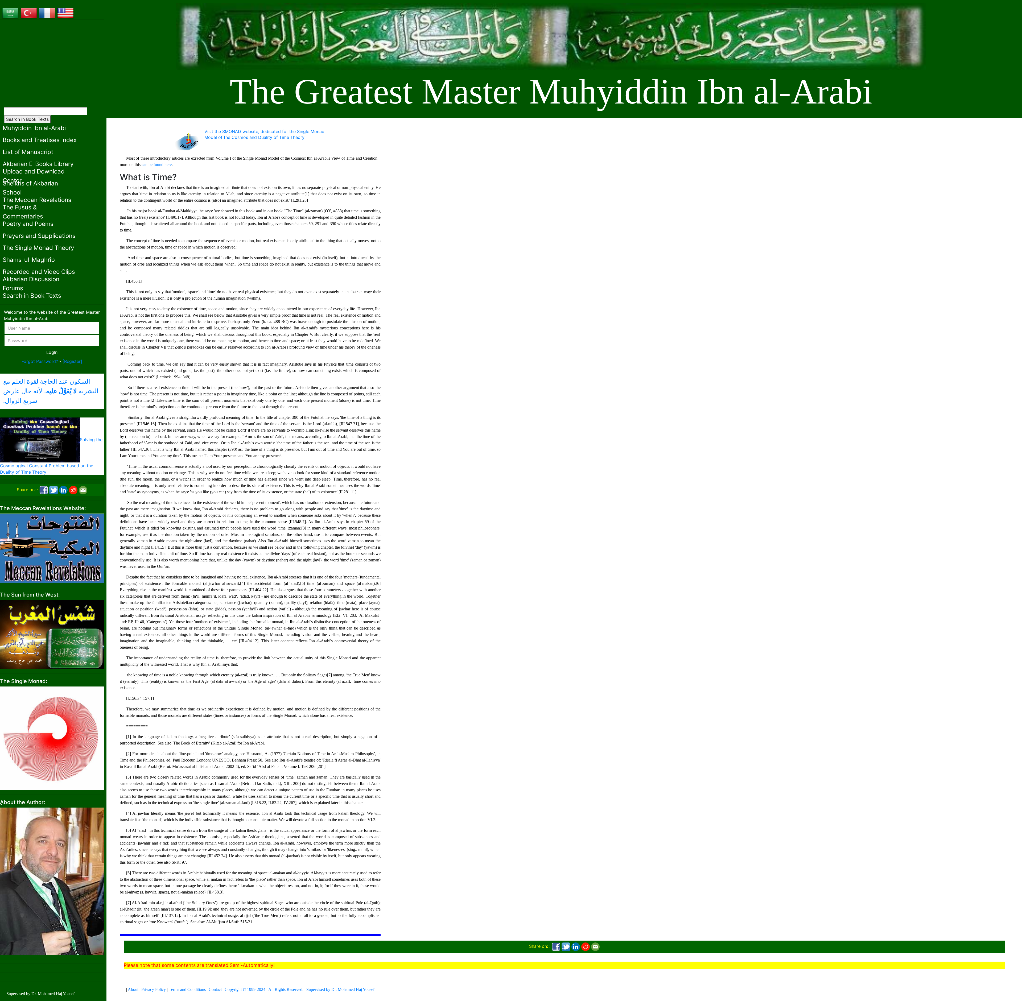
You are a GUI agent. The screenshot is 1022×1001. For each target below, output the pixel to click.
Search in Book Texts (27, 119)
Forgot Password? (40, 361)
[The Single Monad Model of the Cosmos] (52, 738)
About (133, 989)
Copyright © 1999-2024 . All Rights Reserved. (264, 989)
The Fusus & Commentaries (23, 211)
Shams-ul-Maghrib (29, 259)
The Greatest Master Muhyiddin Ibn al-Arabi (551, 91)
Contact (215, 989)
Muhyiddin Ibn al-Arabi (34, 127)
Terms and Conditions (187, 989)
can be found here (157, 164)
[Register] (72, 361)
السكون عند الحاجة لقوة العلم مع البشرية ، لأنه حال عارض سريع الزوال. (50, 391)
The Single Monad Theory (38, 247)
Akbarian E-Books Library (38, 163)
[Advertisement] (52, 61)
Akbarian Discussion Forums (31, 283)
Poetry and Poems (28, 223)
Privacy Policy (153, 989)
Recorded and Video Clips (39, 271)
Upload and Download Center (34, 175)
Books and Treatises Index (40, 139)
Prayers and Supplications (39, 235)
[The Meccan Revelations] (52, 547)
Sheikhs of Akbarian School (30, 187)
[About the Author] (52, 880)
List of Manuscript (28, 151)
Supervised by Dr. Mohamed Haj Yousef (340, 989)
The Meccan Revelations (37, 199)
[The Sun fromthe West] (52, 634)
